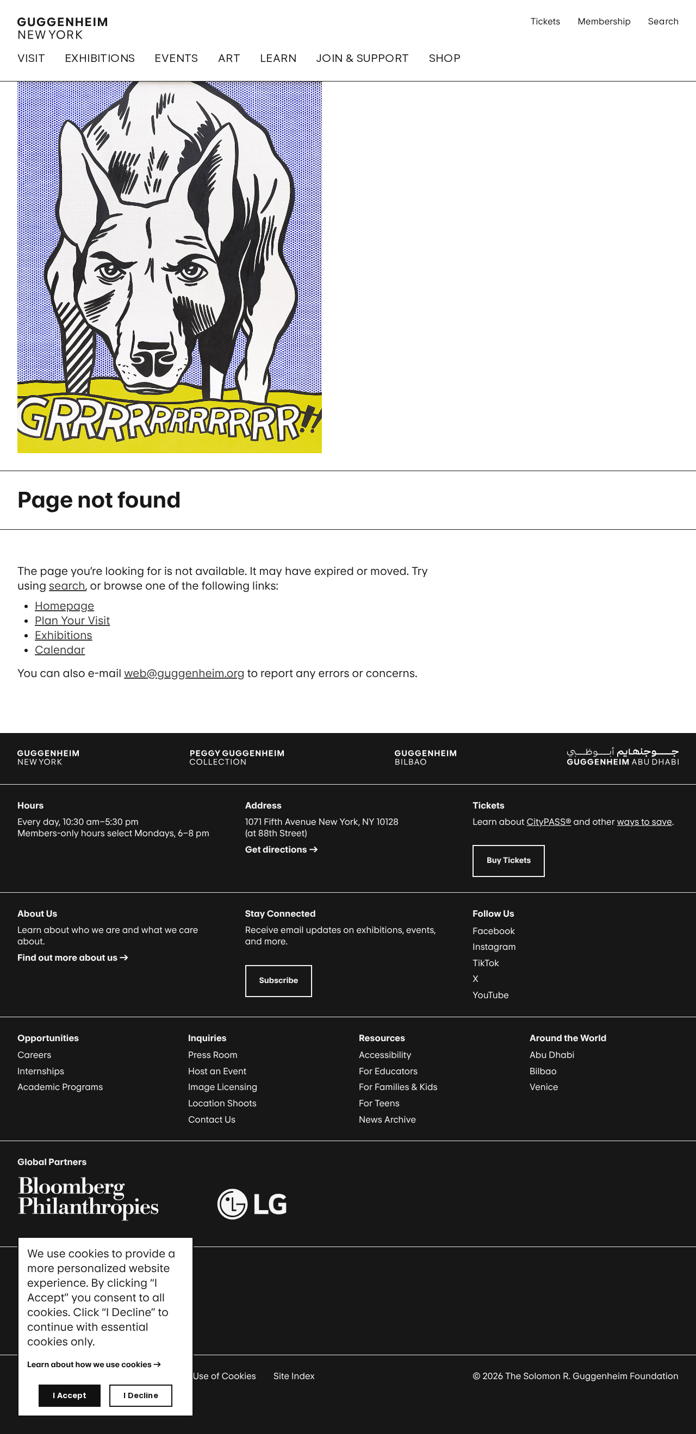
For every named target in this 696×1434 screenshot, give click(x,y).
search (67, 585)
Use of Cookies (224, 1375)
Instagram (494, 946)
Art (229, 58)
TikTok (486, 962)
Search (663, 21)
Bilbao (543, 1071)
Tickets (546, 21)
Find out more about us (67, 957)
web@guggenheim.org (184, 673)
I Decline (140, 1395)
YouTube (491, 995)
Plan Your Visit (72, 620)
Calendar (60, 649)
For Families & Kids (398, 1086)
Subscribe (279, 980)
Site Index (294, 1375)
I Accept (69, 1395)
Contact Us (211, 1119)
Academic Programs (60, 1086)
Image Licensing (222, 1086)
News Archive (387, 1119)
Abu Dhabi (552, 1054)
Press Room (213, 1054)
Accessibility (385, 1054)
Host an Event (217, 1071)
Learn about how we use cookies (89, 1364)
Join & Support (362, 58)
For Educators (388, 1071)
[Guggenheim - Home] (62, 28)
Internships (40, 1071)
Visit (31, 58)
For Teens (379, 1103)
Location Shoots (222, 1103)
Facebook (494, 930)
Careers (34, 1054)
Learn (278, 58)
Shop (445, 58)
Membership (604, 21)
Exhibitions (100, 58)
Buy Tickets (509, 860)
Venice (544, 1086)
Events (176, 58)
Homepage (64, 605)
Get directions (276, 849)
